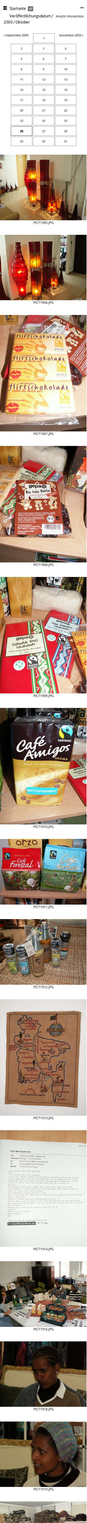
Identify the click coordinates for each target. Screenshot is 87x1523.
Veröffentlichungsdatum (30, 16)
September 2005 (17, 35)
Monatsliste (75, 16)
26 (21, 131)
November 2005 (70, 35)
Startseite (18, 8)
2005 (8, 22)
